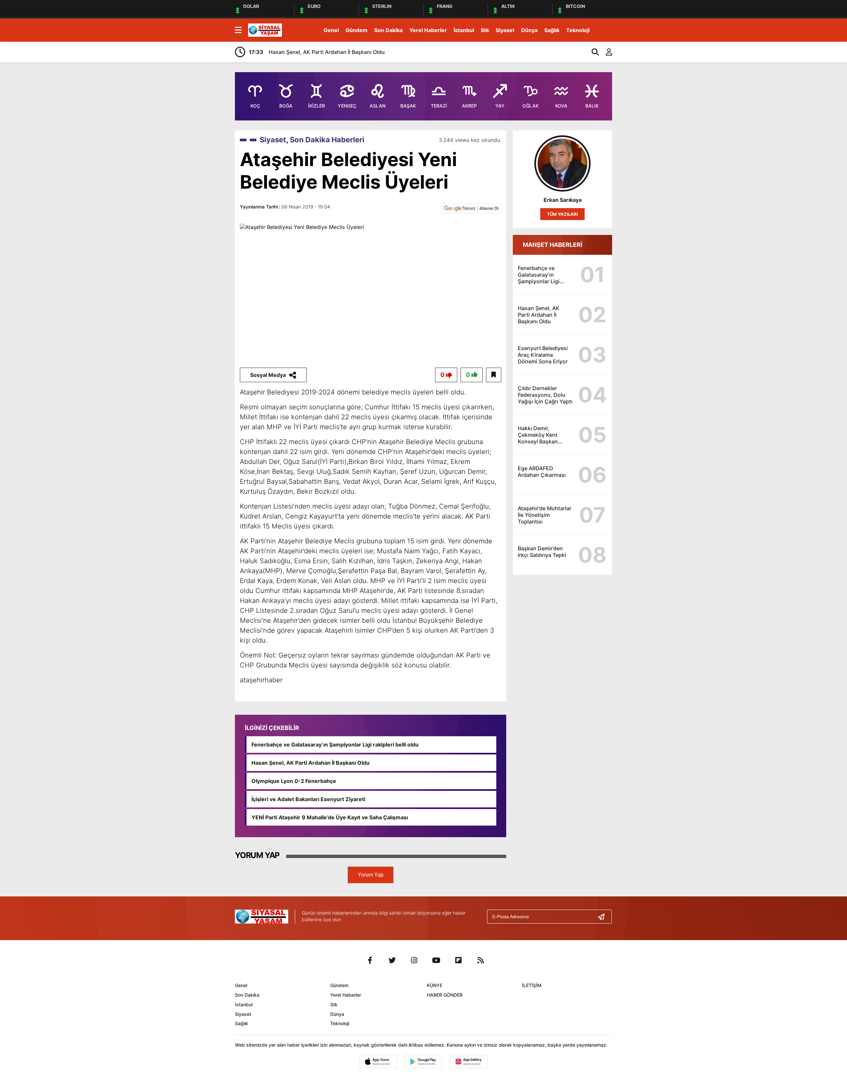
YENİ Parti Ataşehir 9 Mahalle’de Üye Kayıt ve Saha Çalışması (329, 817)
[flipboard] (459, 960)
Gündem (356, 30)
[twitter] (392, 960)
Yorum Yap (370, 875)
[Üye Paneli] (605, 52)
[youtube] (436, 960)
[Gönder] (604, 917)
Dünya (529, 30)
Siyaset (505, 30)
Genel (331, 30)
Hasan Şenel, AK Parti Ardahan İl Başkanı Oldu (310, 762)
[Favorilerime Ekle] (493, 375)
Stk (485, 30)
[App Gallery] (468, 1061)
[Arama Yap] (592, 52)
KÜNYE (434, 985)
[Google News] (471, 207)
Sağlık (551, 30)
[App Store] (378, 1061)
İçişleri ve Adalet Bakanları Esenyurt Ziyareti (308, 799)
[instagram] (414, 960)
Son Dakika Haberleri (327, 139)
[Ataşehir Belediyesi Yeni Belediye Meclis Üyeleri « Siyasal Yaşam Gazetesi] (265, 29)
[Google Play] (423, 1061)
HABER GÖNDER (445, 995)
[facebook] (370, 960)
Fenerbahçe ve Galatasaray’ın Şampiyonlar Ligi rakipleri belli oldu (335, 744)
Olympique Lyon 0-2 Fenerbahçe (293, 781)
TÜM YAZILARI (562, 214)
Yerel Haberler (428, 30)
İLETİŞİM (532, 985)
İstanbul (464, 30)
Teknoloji (578, 30)
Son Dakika (388, 30)
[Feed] (481, 960)
